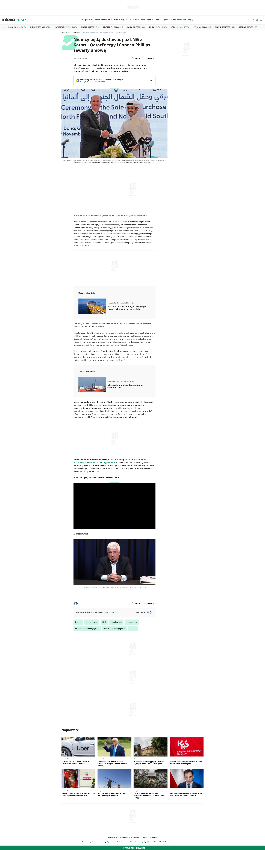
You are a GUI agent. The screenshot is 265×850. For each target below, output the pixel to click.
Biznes (69, 32)
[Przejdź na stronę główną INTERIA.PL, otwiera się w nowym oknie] (8, 19)
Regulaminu (110, 842)
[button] (122, 19)
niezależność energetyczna (114, 628)
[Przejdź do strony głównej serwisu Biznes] (21, 19)
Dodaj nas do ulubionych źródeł (101, 82)
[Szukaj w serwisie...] (253, 19)
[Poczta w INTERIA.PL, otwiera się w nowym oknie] (257, 19)
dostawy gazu (131, 622)
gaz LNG (133, 628)
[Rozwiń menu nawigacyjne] (261, 19)
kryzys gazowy (92, 622)
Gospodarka (76, 32)
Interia (63, 32)
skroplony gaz (116, 622)
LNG (104, 622)
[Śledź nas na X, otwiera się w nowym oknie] (151, 612)
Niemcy (78, 622)
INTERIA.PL (155, 842)
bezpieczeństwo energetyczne (87, 628)
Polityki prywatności (123, 842)
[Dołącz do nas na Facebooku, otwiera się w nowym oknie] (148, 612)
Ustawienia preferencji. (136, 842)
